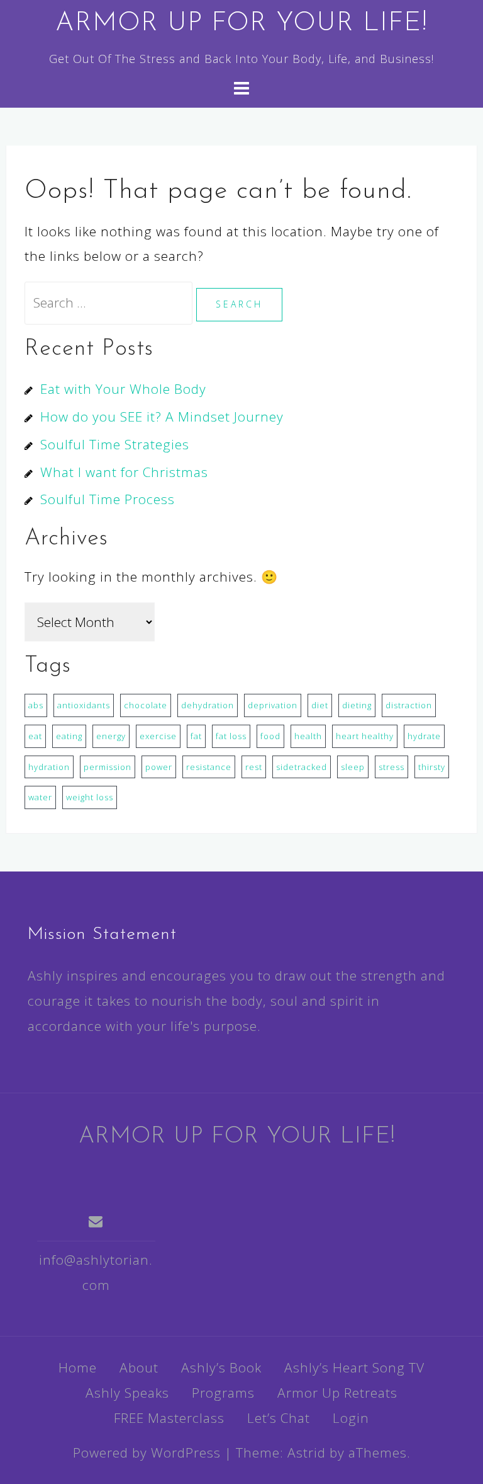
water (40, 797)
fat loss (231, 736)
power (158, 767)
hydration (49, 767)
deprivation (272, 705)
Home (77, 1367)
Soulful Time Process (107, 499)
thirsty (431, 767)
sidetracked (301, 767)
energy (111, 736)
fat (196, 736)
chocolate (145, 705)
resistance (208, 767)
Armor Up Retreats (337, 1392)
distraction (409, 705)
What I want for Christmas (124, 472)
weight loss (89, 797)
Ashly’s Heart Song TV (354, 1367)
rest (253, 767)
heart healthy (365, 736)
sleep (353, 767)
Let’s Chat (278, 1418)
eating (69, 736)
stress (391, 767)
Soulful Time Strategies (114, 444)
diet (319, 705)
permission (107, 767)
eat (35, 736)
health (308, 736)
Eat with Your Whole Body (123, 389)
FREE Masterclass (169, 1418)
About (138, 1367)
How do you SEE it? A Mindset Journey (162, 416)
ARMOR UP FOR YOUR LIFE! (241, 23)
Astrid (306, 1452)
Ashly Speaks (127, 1392)
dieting (357, 705)
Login (351, 1418)
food (270, 736)
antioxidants (83, 705)
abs (35, 705)
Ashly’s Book (221, 1367)
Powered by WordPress (147, 1452)
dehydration (207, 705)
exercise (158, 736)
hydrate (424, 736)
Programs (223, 1392)
